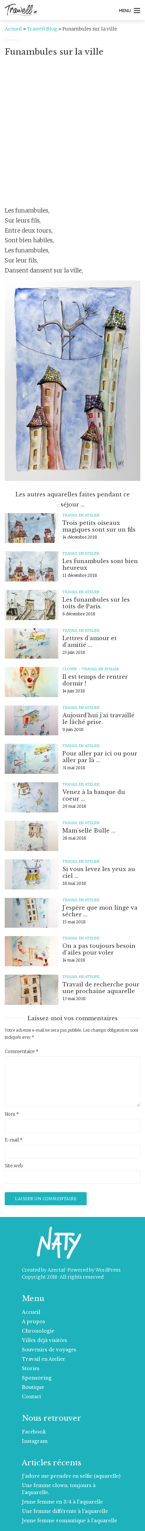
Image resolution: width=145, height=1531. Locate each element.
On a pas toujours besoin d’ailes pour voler (99, 949)
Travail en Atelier (80, 515)
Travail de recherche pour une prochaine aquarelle (100, 987)
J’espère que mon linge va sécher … (100, 911)
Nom (12, 1114)
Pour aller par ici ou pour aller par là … (99, 756)
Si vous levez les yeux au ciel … (98, 872)
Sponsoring (37, 1378)
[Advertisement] (72, 134)
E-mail (14, 1140)
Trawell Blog (42, 29)
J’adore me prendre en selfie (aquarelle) (71, 1476)
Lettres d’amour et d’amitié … (89, 641)
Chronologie (38, 1331)
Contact (31, 1397)
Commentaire (21, 1051)
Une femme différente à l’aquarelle (65, 1511)
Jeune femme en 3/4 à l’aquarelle (62, 1502)
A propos (33, 1322)
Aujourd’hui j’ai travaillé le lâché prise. (98, 718)
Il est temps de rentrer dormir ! (95, 680)
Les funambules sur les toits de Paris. (96, 603)
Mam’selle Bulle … (88, 830)
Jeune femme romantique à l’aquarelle (69, 1521)
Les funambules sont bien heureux (100, 564)
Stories (30, 1368)
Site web (14, 1166)
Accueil (13, 29)
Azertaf (56, 1270)
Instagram (35, 1441)
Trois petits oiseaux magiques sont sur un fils (99, 526)
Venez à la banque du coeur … (93, 795)
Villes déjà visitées (44, 1340)
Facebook (34, 1432)
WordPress (108, 1270)
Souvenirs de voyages (49, 1350)
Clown (69, 669)
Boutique (33, 1387)
